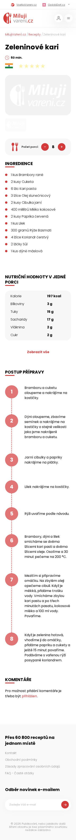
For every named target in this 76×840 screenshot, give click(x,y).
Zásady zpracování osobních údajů (32, 766)
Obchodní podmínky (21, 760)
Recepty (34, 34)
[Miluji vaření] (18, 18)
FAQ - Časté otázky (19, 773)
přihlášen (29, 696)
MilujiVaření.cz (15, 34)
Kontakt (10, 753)
